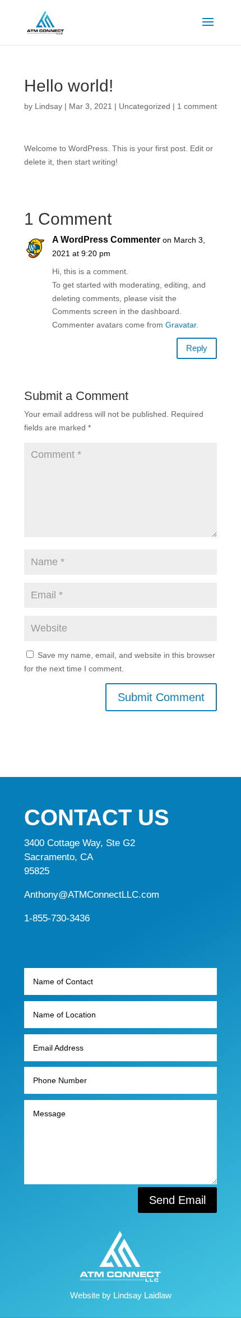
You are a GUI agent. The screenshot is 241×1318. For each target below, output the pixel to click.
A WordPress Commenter (106, 239)
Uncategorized (144, 106)
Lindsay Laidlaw (142, 1295)
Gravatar (180, 324)
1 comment (197, 106)
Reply (196, 348)
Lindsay (48, 106)
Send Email (177, 1200)
